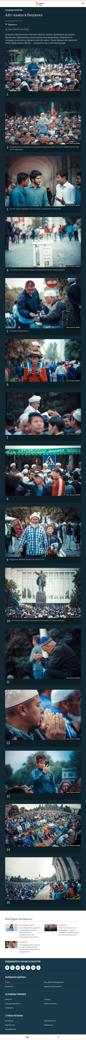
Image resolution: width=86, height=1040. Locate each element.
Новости (8, 999)
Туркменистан (50, 1021)
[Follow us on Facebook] (18, 967)
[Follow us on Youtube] (7, 967)
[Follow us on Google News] (33, 967)
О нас (7, 982)
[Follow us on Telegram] (23, 967)
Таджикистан (10, 1029)
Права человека (50, 1004)
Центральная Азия (26, 925)
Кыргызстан (10, 1025)
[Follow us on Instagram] (12, 967)
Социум (47, 999)
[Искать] (58, 1037)
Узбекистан (48, 1025)
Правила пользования (52, 986)
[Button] (11, 25)
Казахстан (62, 925)
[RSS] (38, 967)
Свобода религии (13, 10)
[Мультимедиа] (27, 1037)
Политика (9, 1008)
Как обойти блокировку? (54, 982)
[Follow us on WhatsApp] (28, 967)
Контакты (9, 986)
